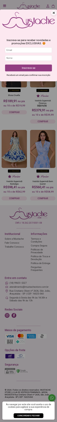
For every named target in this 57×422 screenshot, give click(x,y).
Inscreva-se (28, 67)
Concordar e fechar (28, 416)
